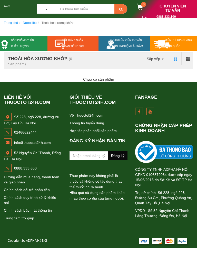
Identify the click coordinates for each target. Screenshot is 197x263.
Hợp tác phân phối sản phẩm (93, 131)
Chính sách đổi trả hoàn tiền (27, 190)
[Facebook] (139, 111)
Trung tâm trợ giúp (19, 218)
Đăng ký (117, 156)
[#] (164, 152)
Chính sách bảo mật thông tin (28, 210)
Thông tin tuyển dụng (87, 123)
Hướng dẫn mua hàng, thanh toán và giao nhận (31, 179)
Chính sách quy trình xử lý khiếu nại (30, 200)
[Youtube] (150, 111)
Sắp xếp (154, 59)
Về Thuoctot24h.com (86, 115)
